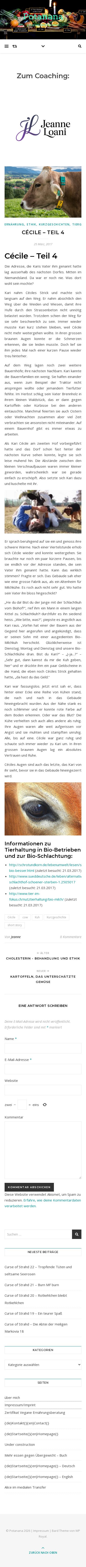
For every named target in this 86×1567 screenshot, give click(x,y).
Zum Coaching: (43, 76)
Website (11, 1080)
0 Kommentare (70, 937)
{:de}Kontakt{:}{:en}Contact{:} (27, 1423)
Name (11, 1038)
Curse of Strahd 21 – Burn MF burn (32, 1284)
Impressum (41, 1531)
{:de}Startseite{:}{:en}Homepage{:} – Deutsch (40, 1465)
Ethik (31, 224)
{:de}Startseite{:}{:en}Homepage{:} (31, 1434)
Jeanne (16, 937)
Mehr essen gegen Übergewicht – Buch (36, 1455)
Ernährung (14, 224)
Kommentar (14, 1117)
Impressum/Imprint (20, 1405)
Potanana (43, 17)
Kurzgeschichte (56, 917)
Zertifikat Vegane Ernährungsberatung (35, 1412)
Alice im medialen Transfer (25, 1487)
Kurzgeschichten (54, 224)
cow (25, 917)
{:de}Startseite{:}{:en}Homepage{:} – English (39, 1476)
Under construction (20, 1444)
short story (15, 925)
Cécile (11, 917)
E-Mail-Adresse (18, 1059)
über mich (12, 1397)
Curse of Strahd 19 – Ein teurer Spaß (33, 1313)
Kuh (37, 917)
